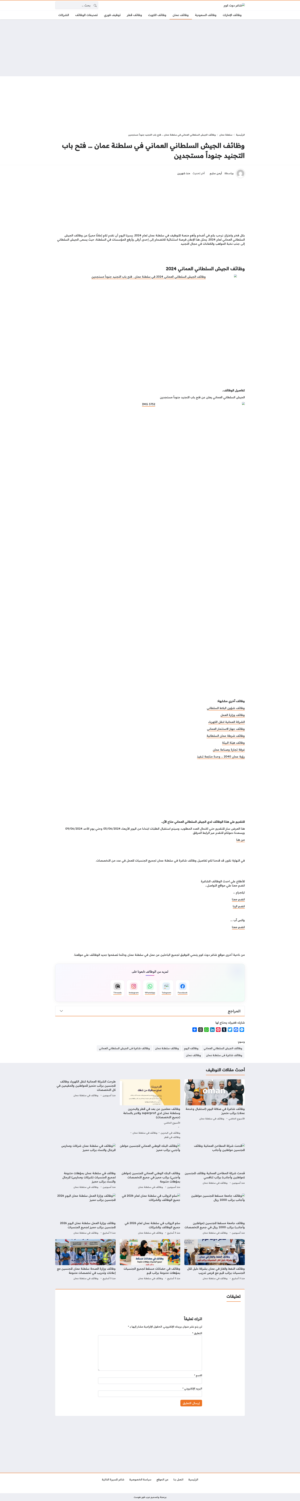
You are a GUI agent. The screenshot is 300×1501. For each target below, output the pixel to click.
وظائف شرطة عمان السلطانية (226, 735)
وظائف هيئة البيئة (233, 742)
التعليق (197, 1333)
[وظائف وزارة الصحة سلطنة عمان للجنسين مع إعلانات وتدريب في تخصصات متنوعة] (85, 1260)
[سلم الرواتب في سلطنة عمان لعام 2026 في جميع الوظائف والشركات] (150, 1214)
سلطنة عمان (225, 134)
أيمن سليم (216, 173)
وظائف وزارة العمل (232, 715)
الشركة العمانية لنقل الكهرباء (226, 722)
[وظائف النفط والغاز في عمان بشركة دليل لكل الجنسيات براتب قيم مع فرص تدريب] (214, 1260)
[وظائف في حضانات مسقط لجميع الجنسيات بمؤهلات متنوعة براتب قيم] (150, 1260)
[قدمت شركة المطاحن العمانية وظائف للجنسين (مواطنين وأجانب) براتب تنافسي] (214, 1166)
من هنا (240, 839)
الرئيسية (240, 134)
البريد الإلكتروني (192, 1388)
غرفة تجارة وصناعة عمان (229, 749)
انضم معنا (238, 899)
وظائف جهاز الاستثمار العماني (226, 728)
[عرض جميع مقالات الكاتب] (240, 173)
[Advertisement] (150, 48)
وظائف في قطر (172, 1137)
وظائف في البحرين (170, 1132)
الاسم (198, 1375)
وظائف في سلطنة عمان (211, 1118)
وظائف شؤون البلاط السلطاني (226, 708)
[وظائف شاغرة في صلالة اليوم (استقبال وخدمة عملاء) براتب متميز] (214, 1109)
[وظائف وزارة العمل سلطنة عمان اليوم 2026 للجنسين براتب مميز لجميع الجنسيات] (85, 1214)
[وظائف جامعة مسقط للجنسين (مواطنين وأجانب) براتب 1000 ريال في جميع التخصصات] (214, 1214)
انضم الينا (239, 906)
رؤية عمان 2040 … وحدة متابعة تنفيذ (221, 756)
